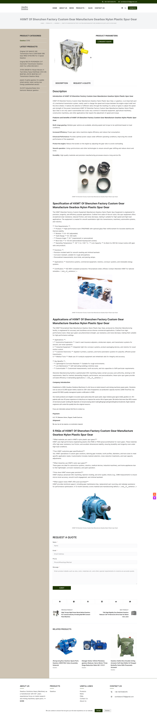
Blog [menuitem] (90, 8)
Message (56, 567)
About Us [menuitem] (63, 8)
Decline (107, 710)
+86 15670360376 (110, 1)
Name (54, 542)
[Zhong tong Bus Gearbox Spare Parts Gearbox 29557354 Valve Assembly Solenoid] (66, 645)
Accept (98, 710)
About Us (83, 701)
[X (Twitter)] (74, 601)
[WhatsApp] (130, 601)
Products (83, 691)
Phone (55, 559)
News (82, 694)
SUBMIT (61, 588)
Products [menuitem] (80, 8)
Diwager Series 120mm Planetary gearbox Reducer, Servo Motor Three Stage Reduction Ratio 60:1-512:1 (94, 663)
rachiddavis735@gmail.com (129, 1)
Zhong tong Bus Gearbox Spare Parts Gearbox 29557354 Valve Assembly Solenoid (66, 663)
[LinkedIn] (102, 601)
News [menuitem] (71, 8)
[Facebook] (60, 601)
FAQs (81, 696)
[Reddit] (116, 601)
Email (54, 550)
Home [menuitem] (55, 8)
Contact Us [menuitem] (99, 8)
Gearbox (55, 667)
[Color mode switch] (122, 8)
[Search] (125, 8)
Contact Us (132, 8)
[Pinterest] (88, 601)
